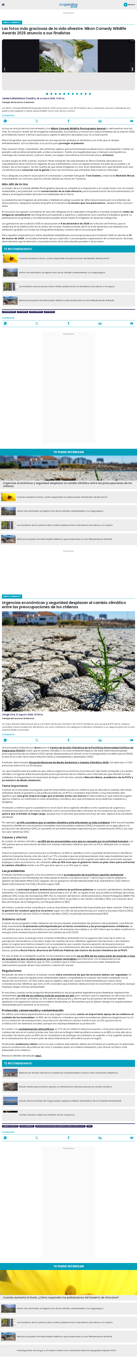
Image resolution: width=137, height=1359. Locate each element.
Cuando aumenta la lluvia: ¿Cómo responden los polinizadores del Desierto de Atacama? (64, 258)
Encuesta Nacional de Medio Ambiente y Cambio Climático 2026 (68, 762)
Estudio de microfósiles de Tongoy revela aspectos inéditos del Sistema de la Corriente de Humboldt (70, 1101)
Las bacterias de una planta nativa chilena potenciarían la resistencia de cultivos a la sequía (67, 286)
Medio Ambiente (12, 22)
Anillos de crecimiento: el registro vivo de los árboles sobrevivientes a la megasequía (62, 272)
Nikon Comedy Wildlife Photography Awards (78, 128)
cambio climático (10, 1126)
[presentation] (4, 68)
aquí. (38, 1055)
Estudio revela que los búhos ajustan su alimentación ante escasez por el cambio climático (65, 1087)
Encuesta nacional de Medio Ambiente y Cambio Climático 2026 (60, 1126)
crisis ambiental (27, 1126)
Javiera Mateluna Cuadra (18, 98)
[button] (47, 94)
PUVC (90, 1126)
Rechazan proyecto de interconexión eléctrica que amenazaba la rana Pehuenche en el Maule (66, 300)
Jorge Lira (8, 714)
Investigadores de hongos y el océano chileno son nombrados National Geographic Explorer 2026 (66, 1350)
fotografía (22, 312)
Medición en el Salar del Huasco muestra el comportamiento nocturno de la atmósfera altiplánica (68, 1073)
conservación (9, 312)
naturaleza (49, 312)
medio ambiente (36, 312)
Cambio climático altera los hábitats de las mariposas (47, 1115)
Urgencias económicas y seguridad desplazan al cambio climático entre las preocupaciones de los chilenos (67, 485)
